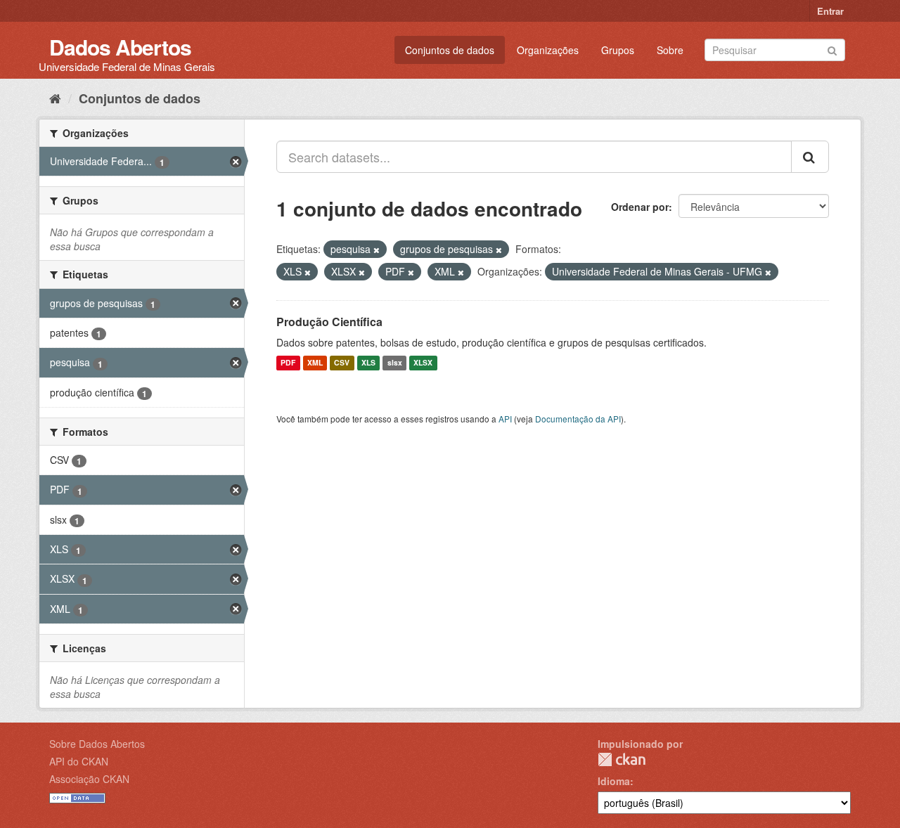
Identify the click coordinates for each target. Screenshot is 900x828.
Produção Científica (329, 321)
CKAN (621, 759)
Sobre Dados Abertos (97, 744)
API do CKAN (78, 761)
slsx (394, 363)
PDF (288, 363)
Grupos (617, 50)
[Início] (55, 98)
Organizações (548, 50)
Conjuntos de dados (449, 50)
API (505, 419)
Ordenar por (640, 207)
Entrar (830, 11)
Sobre (670, 50)
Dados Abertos (120, 47)
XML (315, 363)
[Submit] (832, 49)
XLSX (422, 363)
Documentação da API (578, 419)
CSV (341, 363)
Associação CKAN (89, 779)
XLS (368, 363)
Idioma (614, 781)
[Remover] (376, 249)
